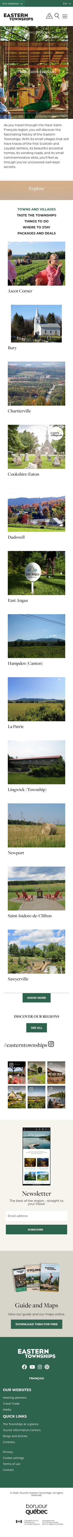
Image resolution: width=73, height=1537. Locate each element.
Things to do (37, 221)
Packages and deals (37, 233)
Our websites (10, 3)
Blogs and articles (15, 1436)
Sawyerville (18, 979)
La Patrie (16, 726)
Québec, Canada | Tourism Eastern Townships (18, 17)
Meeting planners (15, 1397)
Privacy (8, 1452)
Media (7, 1409)
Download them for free (37, 1324)
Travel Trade (11, 1403)
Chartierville (19, 411)
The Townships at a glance (21, 1424)
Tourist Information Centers (22, 1430)
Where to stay (36, 227)
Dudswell (16, 537)
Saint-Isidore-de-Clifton (30, 916)
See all (36, 1027)
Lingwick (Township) (27, 789)
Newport (16, 853)
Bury (12, 348)
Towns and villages (37, 209)
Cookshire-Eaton (23, 474)
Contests (9, 1442)
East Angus (18, 600)
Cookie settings (13, 1458)
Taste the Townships (36, 215)
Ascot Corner (20, 291)
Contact (8, 1470)
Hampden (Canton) (25, 663)
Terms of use (11, 1464)
